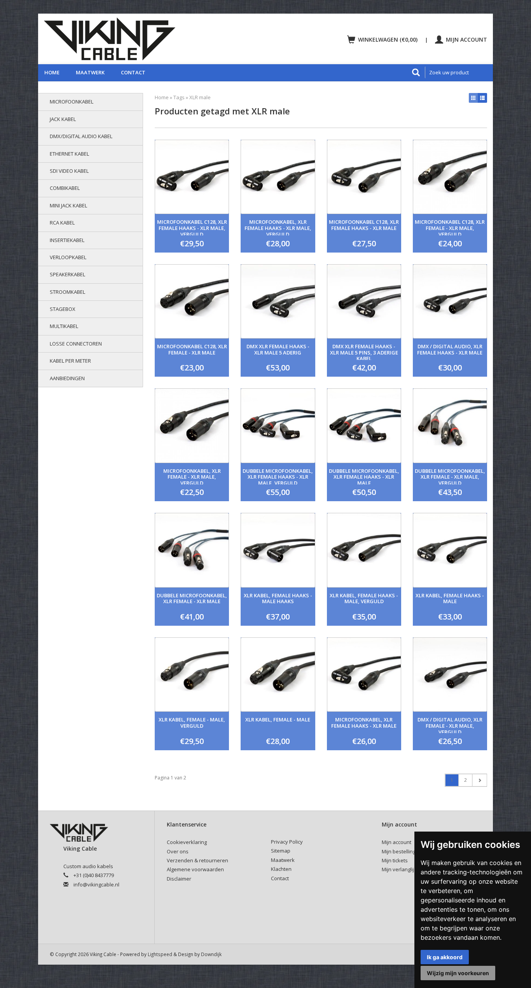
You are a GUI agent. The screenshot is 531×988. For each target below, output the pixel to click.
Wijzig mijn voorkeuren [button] (458, 973)
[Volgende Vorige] (479, 780)
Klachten (281, 868)
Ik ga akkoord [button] (445, 957)
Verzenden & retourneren (197, 860)
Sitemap (280, 850)
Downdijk (211, 954)
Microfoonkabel (71, 101)
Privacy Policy (287, 841)
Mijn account (465, 39)
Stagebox (62, 308)
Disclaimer (179, 878)
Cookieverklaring (187, 842)
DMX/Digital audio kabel (81, 136)
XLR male (200, 97)
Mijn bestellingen (402, 851)
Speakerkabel (67, 274)
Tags (179, 97)
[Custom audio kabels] (151, 39)
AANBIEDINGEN (67, 378)
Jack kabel (63, 119)
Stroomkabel (67, 291)
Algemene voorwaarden (195, 869)
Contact (133, 72)
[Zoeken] (416, 72)
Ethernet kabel (69, 153)
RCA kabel (62, 222)
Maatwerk (90, 72)
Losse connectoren (76, 343)
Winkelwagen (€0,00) (387, 39)
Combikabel (65, 187)
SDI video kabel (69, 170)
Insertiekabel (67, 240)
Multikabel (64, 326)
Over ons (178, 851)
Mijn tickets (395, 860)
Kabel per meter (70, 360)
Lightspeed (160, 954)
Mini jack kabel (68, 205)
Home (51, 72)
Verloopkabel (68, 257)
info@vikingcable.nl (96, 884)
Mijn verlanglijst (400, 869)
